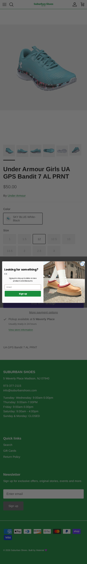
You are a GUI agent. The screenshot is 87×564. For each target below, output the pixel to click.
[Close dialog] (82, 264)
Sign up (23, 293)
